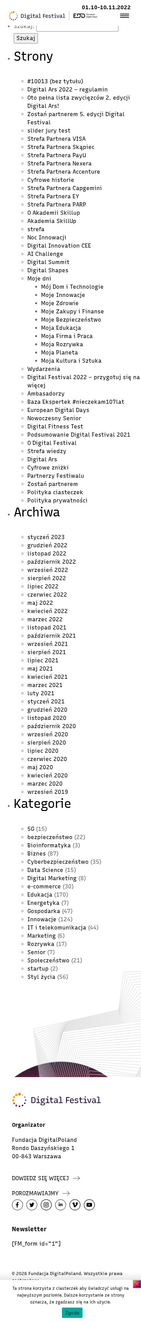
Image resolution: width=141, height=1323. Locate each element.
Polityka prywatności (57, 500)
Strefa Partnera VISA (56, 139)
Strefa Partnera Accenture (63, 172)
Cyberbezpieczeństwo (58, 862)
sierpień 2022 (46, 578)
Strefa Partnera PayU (56, 155)
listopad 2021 (46, 627)
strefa (35, 229)
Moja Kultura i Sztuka (71, 361)
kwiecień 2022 (47, 611)
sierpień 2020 (46, 742)
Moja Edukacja (61, 328)
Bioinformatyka (49, 845)
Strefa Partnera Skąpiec (60, 147)
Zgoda (72, 1312)
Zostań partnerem (52, 484)
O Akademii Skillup (53, 213)
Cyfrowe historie (50, 180)
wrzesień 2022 (47, 570)
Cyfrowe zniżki (48, 467)
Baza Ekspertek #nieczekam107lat (75, 402)
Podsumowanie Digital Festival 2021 (78, 435)
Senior (36, 952)
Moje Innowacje (63, 295)
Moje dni (39, 278)
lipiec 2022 (43, 586)
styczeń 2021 (46, 701)
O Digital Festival (52, 443)
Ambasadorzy (46, 393)
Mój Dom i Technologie (72, 287)
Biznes (36, 853)
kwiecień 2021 (47, 677)
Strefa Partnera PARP (56, 204)
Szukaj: (24, 26)
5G (30, 829)
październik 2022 (51, 562)
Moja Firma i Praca (67, 336)
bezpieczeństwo (50, 837)
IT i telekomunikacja (56, 927)
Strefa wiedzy (46, 451)
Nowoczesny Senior (54, 418)
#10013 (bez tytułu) (55, 81)
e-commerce (44, 886)
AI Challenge (45, 254)
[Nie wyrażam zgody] (137, 1284)
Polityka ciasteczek (55, 492)
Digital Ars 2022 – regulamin (67, 89)
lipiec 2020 (43, 751)
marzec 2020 (45, 784)
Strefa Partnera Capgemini (64, 188)
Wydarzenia (43, 369)
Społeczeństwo (48, 960)
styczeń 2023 (46, 537)
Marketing (41, 936)
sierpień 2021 (46, 652)
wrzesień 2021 (47, 644)
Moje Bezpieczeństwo (71, 319)
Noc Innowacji (46, 237)
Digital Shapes (47, 270)
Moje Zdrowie (60, 303)
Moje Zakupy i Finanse (72, 311)
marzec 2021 (45, 685)
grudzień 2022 (47, 545)
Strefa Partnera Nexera (59, 163)
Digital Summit (48, 262)
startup (38, 968)
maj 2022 (40, 603)
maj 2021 (40, 668)
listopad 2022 (46, 553)
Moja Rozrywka (62, 344)
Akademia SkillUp (51, 221)
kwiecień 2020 (47, 775)
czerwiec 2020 (47, 759)
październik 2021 (51, 636)
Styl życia (41, 977)
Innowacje (41, 919)
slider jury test (48, 130)
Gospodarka (43, 911)
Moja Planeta (59, 352)
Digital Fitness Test (55, 426)
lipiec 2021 (43, 660)
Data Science (45, 870)
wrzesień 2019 (47, 792)
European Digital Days (58, 410)
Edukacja (39, 894)
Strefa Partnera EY (53, 196)
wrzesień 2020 (47, 734)
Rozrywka (40, 944)
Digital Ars (42, 459)
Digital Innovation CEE (59, 245)
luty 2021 (40, 693)
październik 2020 (51, 726)
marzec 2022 (45, 619)
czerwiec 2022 (47, 594)
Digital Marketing (52, 878)
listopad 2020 (46, 718)
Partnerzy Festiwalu (55, 476)
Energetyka (43, 903)
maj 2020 (40, 767)
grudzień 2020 (47, 710)
